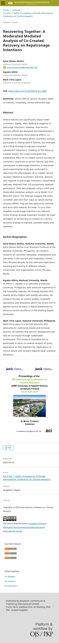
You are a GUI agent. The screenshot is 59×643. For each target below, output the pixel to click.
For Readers (10, 576)
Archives (16, 10)
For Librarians (11, 585)
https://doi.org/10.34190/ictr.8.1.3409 (27, 91)
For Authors (10, 581)
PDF (9, 447)
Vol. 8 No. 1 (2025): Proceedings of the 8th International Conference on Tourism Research (28, 15)
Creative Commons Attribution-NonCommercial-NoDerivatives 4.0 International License (24, 527)
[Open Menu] (3, 3)
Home (6, 10)
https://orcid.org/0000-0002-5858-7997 (22, 67)
